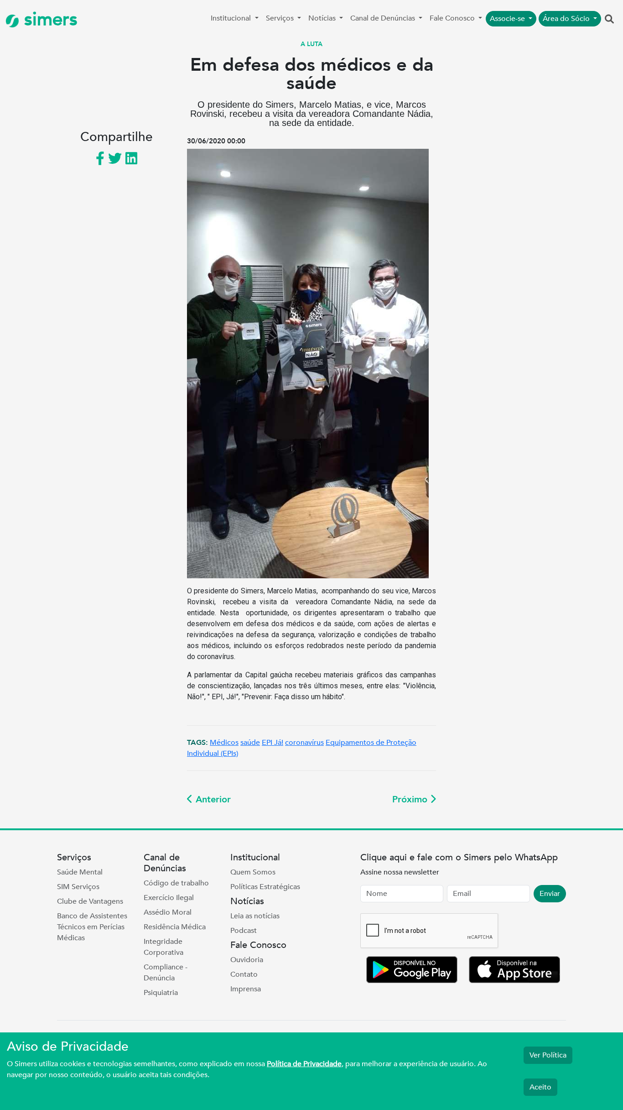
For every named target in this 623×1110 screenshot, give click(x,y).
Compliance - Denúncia (165, 972)
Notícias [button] (322, 18)
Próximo (411, 799)
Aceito (540, 1087)
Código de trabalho (176, 883)
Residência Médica (175, 927)
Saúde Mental (80, 872)
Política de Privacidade (304, 1064)
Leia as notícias (255, 916)
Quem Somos (252, 872)
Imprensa (245, 989)
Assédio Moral (168, 912)
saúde (250, 743)
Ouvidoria (246, 960)
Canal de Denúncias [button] (383, 18)
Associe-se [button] (508, 19)
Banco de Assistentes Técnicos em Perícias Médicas (92, 927)
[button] (609, 19)
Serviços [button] (281, 18)
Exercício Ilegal (169, 898)
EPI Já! (272, 743)
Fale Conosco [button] (453, 18)
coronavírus (304, 743)
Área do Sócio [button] (567, 19)
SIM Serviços (78, 887)
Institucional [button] (232, 18)
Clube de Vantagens (90, 901)
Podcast (243, 931)
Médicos (224, 743)
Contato (244, 974)
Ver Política (548, 1055)
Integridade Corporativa (163, 947)
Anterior (212, 799)
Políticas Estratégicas (265, 887)
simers (48, 19)
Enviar (550, 894)
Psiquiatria (161, 993)
